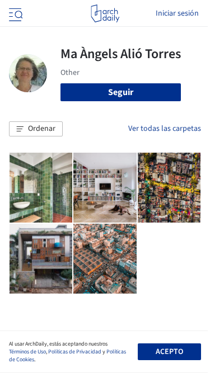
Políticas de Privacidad (74, 352)
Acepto (169, 351)
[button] (36, 129)
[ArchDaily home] (105, 13)
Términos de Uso (27, 352)
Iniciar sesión (177, 13)
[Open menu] (14, 13)
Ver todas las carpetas (164, 128)
